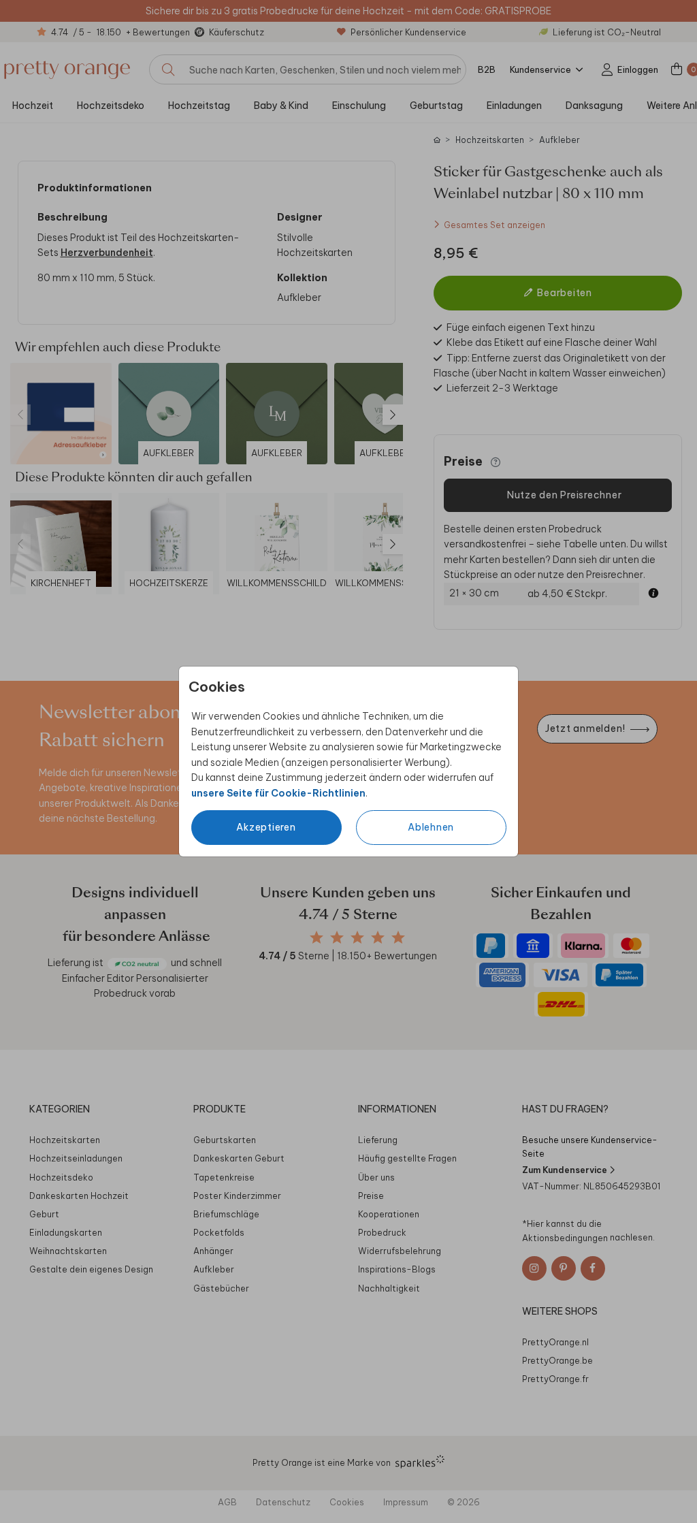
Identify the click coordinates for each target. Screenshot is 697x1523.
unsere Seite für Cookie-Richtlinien (278, 793)
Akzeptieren (265, 827)
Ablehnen (431, 827)
